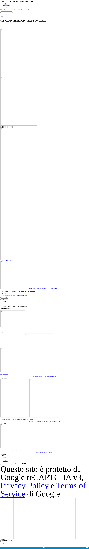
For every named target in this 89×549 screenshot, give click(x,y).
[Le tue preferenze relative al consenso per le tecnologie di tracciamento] (87, 547)
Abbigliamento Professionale (5, 419)
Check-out (10, 540)
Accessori (12, 419)
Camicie (16, 419)
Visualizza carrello (4, 540)
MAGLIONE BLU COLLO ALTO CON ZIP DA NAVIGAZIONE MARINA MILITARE (44, 421)
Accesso (4, 6)
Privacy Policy (3, 464)
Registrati (5, 7)
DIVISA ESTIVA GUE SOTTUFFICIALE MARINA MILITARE (44, 376)
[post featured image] (12, 326)
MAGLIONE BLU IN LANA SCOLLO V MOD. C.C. (44, 452)
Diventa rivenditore (6, 5)
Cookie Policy (9, 464)
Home (4, 543)
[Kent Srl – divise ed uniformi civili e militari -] (18, 9)
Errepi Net (24, 463)
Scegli (44, 547)
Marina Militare (5, 374)
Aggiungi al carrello (4, 299)
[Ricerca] (12, 12)
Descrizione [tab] (5, 301)
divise (1, 374)
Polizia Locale (30, 419)
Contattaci (5, 4)
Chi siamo (5, 3)
